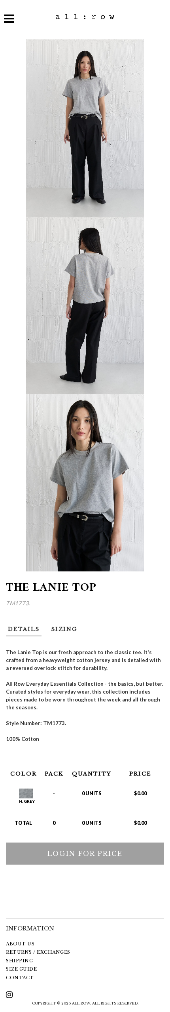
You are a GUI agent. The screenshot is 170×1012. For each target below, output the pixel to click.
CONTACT (20, 977)
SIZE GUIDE (21, 969)
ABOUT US (20, 944)
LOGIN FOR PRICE (85, 854)
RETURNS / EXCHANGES (38, 952)
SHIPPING (19, 961)
